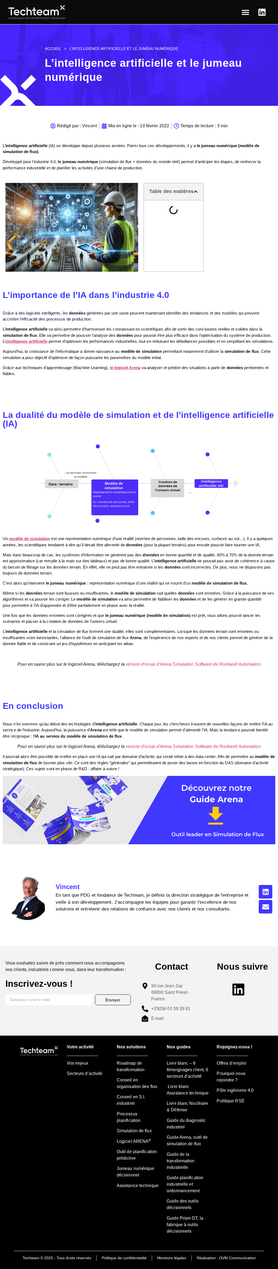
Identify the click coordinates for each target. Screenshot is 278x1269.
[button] (245, 12)
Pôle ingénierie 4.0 (235, 1090)
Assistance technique (138, 1185)
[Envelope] (265, 906)
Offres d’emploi (231, 1063)
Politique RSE (230, 1101)
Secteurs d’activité (85, 1073)
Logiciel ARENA (134, 1141)
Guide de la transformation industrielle (180, 1161)
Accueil (53, 49)
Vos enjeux (78, 1063)
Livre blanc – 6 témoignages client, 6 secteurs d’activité (187, 1069)
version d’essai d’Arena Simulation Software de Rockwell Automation (193, 664)
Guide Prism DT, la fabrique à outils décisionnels (185, 1224)
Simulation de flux (134, 1130)
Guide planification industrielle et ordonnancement (185, 1184)
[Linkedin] (265, 892)
